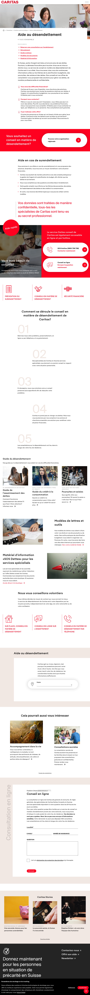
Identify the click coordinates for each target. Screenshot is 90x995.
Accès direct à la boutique (12, 583)
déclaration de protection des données (50, 860)
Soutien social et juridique (21, 30)
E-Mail (29, 833)
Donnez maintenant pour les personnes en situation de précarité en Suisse (22, 967)
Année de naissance (61, 833)
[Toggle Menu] (87, 2)
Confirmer (83, 988)
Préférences (71, 987)
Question (30, 839)
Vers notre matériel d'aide (71, 545)
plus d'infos (21, 992)
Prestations (9, 30)
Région (39, 682)
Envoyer (31, 871)
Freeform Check (32, 791)
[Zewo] (6, 951)
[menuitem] (72, 950)
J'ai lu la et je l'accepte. (52, 860)
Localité (30, 827)
